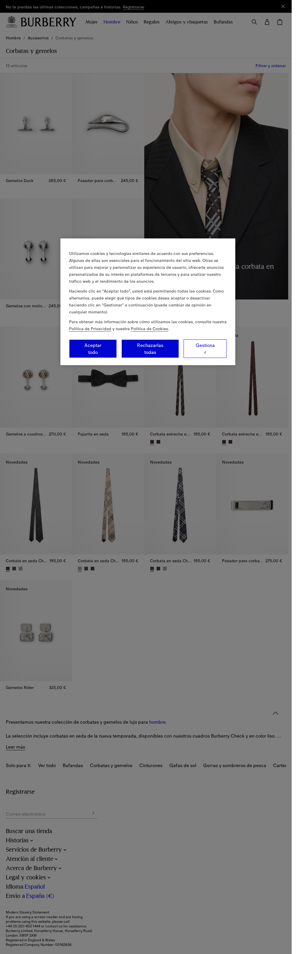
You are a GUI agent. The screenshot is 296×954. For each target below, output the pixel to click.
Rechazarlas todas (150, 349)
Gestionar (205, 349)
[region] (147, 301)
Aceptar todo (92, 349)
